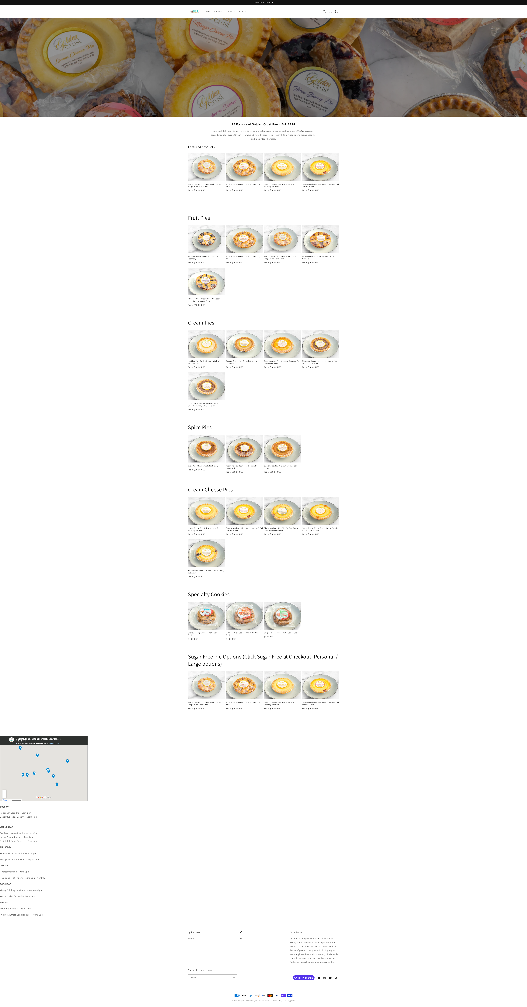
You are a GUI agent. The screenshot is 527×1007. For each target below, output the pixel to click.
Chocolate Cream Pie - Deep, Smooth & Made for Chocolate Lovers (320, 362)
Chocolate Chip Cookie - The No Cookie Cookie (203, 634)
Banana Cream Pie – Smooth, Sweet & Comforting (241, 362)
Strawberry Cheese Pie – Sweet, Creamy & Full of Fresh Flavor (320, 185)
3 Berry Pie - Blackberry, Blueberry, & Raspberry (203, 257)
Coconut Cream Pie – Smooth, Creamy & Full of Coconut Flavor (282, 362)
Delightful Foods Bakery (246, 1001)
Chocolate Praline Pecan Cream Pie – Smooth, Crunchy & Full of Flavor (203, 404)
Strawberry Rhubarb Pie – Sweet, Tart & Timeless (318, 257)
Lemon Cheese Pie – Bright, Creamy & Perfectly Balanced (279, 185)
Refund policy (277, 1001)
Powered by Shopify (262, 1001)
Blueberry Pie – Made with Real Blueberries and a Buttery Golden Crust (205, 300)
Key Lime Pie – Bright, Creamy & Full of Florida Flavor (203, 362)
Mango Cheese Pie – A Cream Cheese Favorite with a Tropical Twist (320, 529)
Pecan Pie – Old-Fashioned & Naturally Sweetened (241, 467)
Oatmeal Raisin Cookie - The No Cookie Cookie (242, 634)
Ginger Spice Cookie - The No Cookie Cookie (281, 633)
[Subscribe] (234, 977)
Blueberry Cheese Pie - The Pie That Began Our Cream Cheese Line (281, 529)
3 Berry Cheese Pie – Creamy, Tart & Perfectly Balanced (206, 571)
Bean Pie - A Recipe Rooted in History (203, 466)
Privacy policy (290, 1001)
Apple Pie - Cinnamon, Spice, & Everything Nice (243, 185)
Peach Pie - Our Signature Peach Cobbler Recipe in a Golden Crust (204, 185)
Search (191, 938)
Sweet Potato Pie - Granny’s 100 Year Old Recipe (280, 467)
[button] (219, 11)
